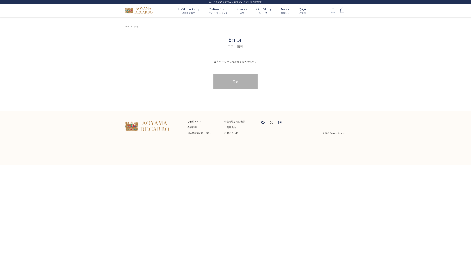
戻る (235, 81)
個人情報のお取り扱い (198, 133)
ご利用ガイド (194, 121)
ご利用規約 (230, 127)
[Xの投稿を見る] (271, 122)
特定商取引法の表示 (234, 121)
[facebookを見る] (263, 122)
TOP (127, 27)
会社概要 (192, 127)
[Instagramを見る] (280, 122)
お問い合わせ (231, 133)
